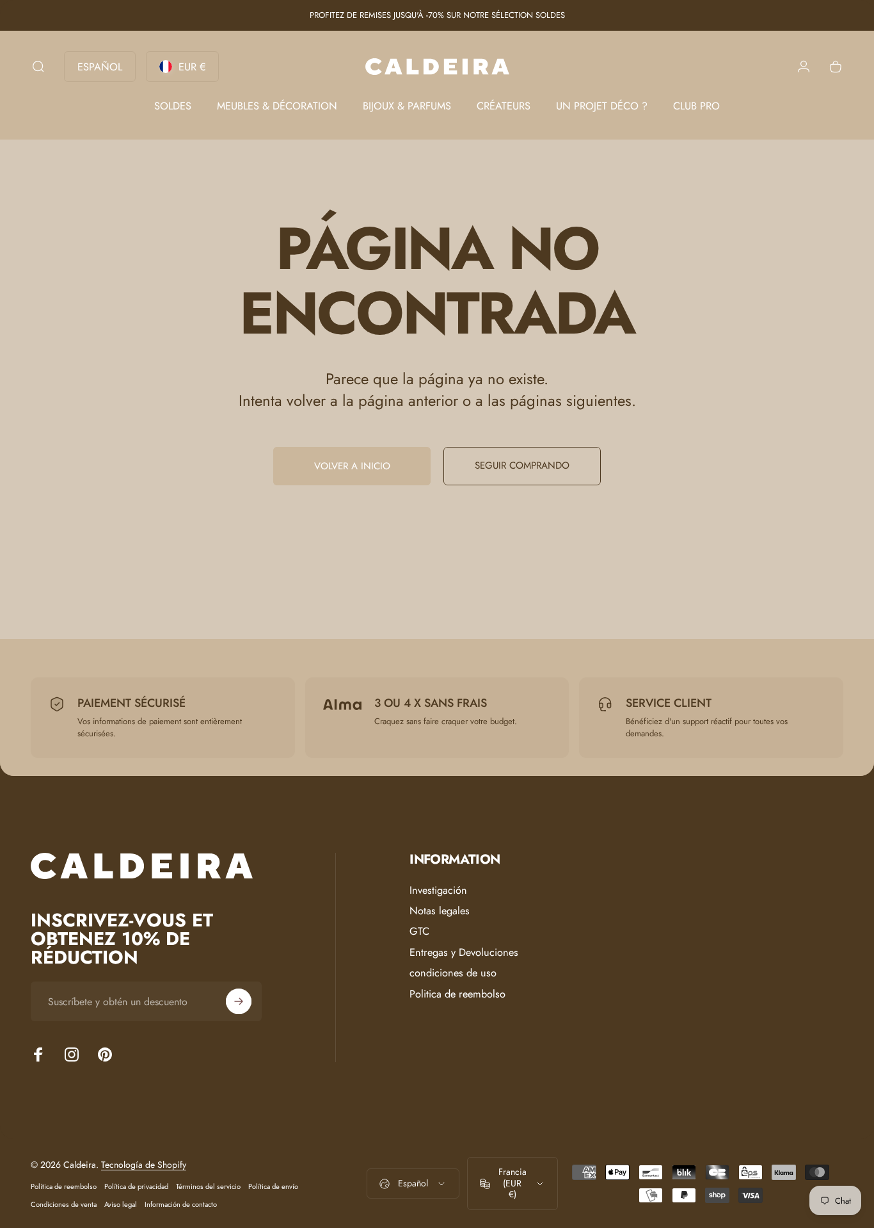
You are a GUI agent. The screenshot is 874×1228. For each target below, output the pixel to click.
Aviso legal (120, 1204)
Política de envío (273, 1186)
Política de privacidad (136, 1186)
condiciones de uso (453, 973)
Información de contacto (181, 1204)
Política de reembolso (64, 1186)
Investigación (438, 890)
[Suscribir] (238, 1001)
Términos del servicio (208, 1186)
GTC (419, 932)
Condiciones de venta (64, 1204)
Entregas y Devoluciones (463, 952)
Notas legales (439, 911)
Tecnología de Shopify (143, 1164)
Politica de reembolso (457, 994)
